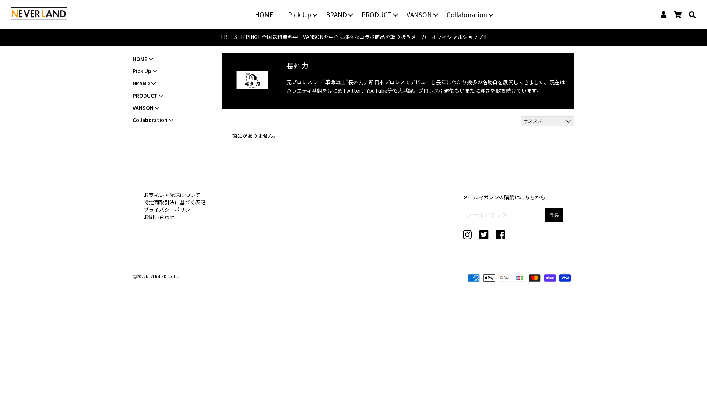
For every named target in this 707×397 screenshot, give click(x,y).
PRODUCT (377, 14)
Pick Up (299, 14)
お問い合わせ (159, 217)
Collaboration (467, 14)
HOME (264, 14)
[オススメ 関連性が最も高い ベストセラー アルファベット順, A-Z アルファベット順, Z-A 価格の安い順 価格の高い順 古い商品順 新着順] (547, 121)
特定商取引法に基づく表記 (174, 202)
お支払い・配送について (172, 194)
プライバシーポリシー (169, 209)
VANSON (419, 14)
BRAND (336, 14)
